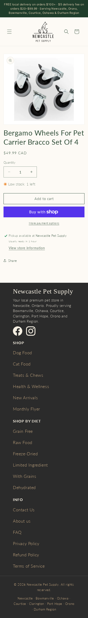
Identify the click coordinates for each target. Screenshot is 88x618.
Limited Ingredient (30, 464)
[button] (9, 31)
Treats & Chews (28, 375)
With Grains (24, 476)
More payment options (44, 223)
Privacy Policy (26, 543)
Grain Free (23, 431)
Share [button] (12, 261)
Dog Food (22, 352)
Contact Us (24, 509)
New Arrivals (25, 397)
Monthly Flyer (26, 408)
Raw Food (22, 442)
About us (22, 521)
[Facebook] (17, 331)
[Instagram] (30, 331)
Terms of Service (29, 566)
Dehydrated (24, 487)
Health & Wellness (31, 386)
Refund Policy (26, 554)
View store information (27, 248)
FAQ (17, 532)
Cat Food (22, 363)
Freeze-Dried (25, 453)
